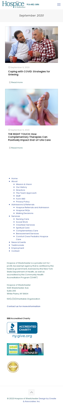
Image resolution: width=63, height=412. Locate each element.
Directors (20, 190)
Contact (15, 250)
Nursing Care (22, 219)
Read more (17, 82)
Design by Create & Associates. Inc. (39, 400)
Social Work (22, 221)
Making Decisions (24, 213)
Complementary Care (27, 230)
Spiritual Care (23, 227)
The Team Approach (26, 193)
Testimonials (17, 245)
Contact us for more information (23, 306)
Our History (21, 187)
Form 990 (20, 198)
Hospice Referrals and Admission (32, 207)
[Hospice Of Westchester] (20, 4)
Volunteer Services (25, 224)
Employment (17, 248)
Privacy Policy (23, 201)
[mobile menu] (58, 4)
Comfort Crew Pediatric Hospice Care (32, 238)
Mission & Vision (24, 184)
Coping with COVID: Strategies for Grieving (29, 73)
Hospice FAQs (23, 210)
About (14, 181)
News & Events (18, 242)
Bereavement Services (27, 233)
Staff (18, 195)
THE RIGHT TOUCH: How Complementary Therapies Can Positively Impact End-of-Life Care (29, 137)
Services (15, 216)
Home (14, 178)
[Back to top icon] (31, 392)
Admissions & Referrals (22, 204)
